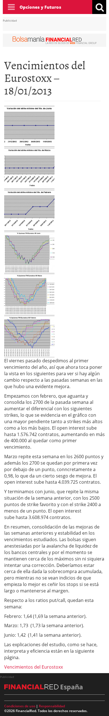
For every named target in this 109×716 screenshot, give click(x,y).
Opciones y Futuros (40, 7)
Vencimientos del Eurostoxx (33, 667)
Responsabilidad (52, 706)
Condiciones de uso (19, 706)
